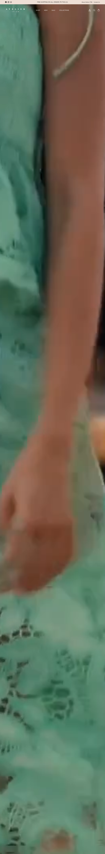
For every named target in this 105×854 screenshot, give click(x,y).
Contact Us (97, 2)
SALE (53, 10)
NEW (45, 10)
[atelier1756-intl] (15, 10)
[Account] (89, 10)
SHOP (38, 10)
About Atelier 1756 (87, 2)
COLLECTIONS (64, 10)
